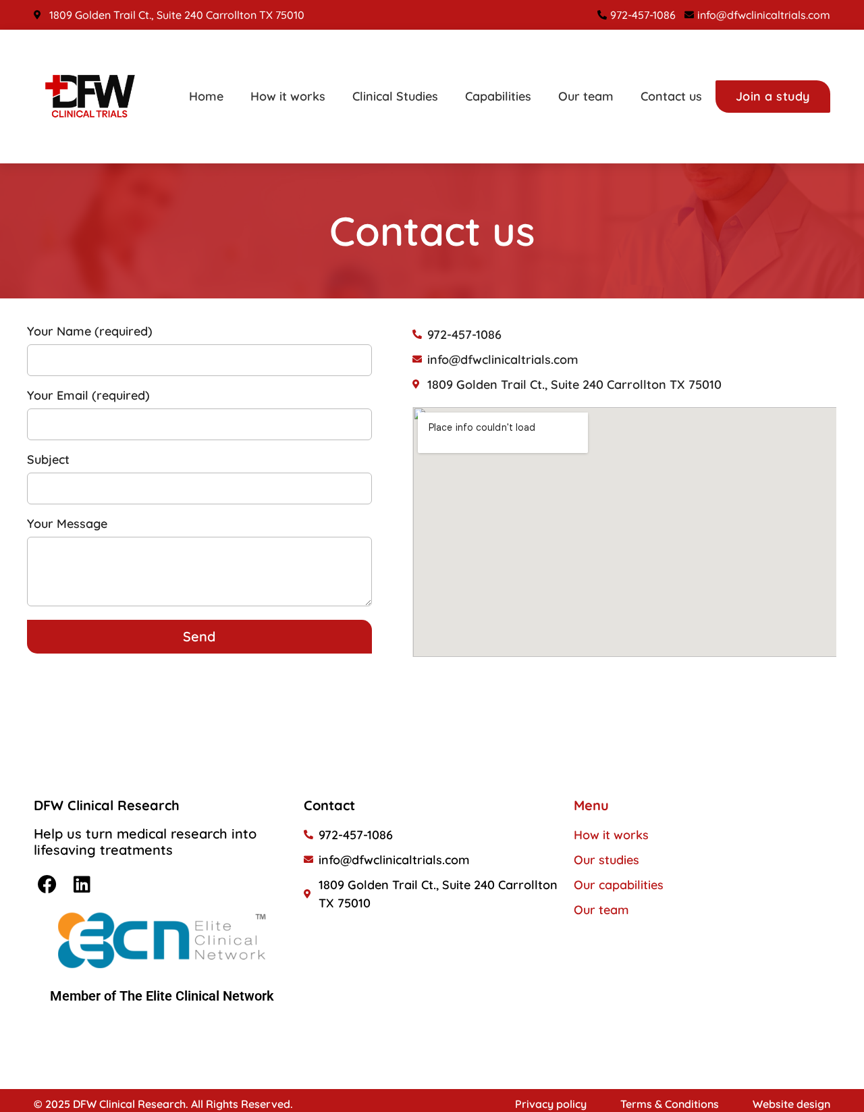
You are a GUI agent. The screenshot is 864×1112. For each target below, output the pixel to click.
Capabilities (498, 96)
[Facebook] (47, 885)
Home (206, 96)
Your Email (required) (88, 396)
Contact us (671, 96)
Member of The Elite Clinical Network (162, 996)
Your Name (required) (90, 332)
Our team (586, 96)
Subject (48, 460)
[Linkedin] (82, 885)
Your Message (67, 524)
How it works (287, 96)
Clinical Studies (395, 96)
